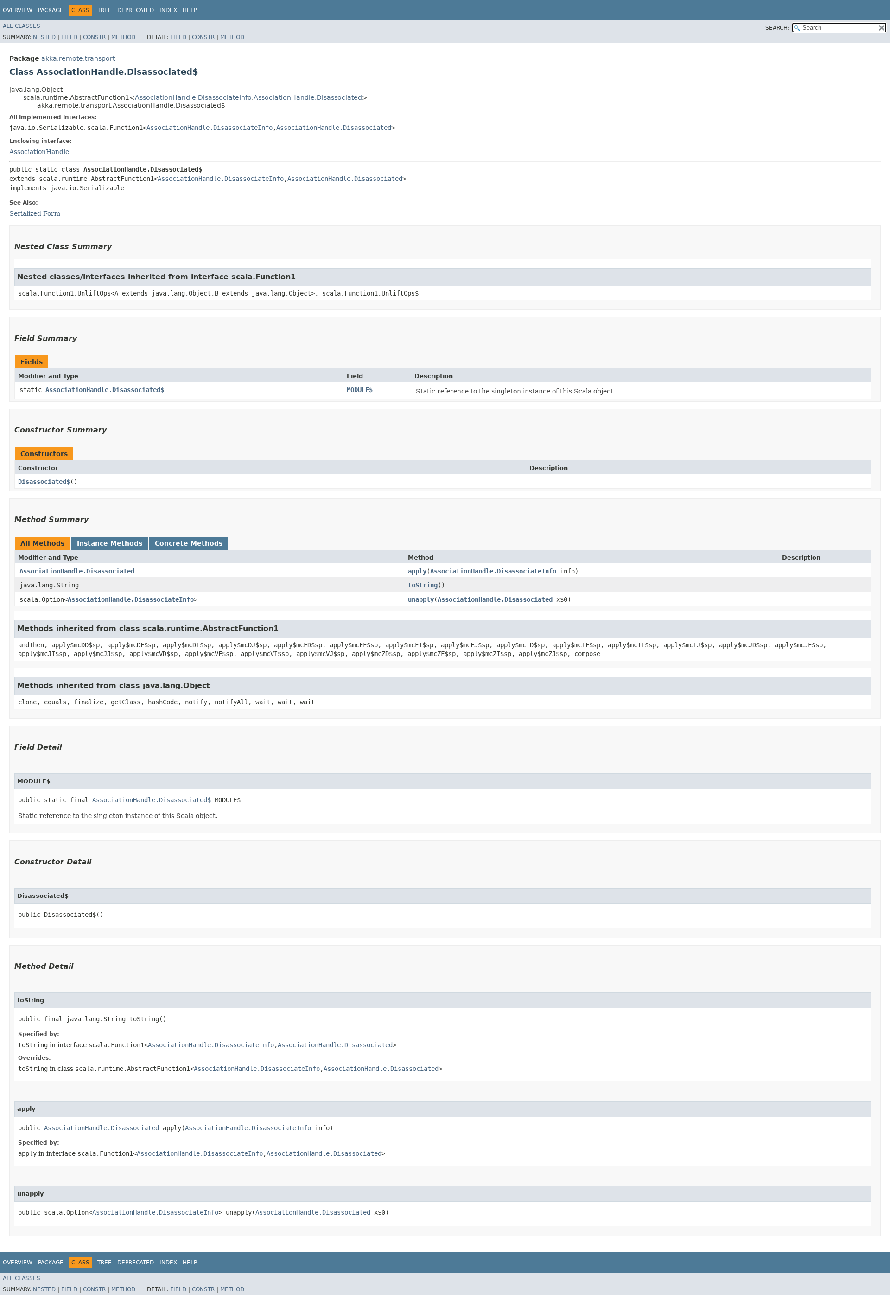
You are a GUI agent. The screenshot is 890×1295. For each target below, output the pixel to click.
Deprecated (135, 10)
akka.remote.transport (78, 58)
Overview (17, 10)
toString (423, 585)
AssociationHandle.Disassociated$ (104, 389)
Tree (104, 10)
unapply (421, 599)
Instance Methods (109, 543)
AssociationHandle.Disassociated (308, 97)
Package (51, 10)
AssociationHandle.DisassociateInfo (193, 97)
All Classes (21, 26)
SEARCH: (777, 28)
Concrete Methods (188, 543)
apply (417, 571)
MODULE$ (360, 389)
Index (168, 10)
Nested (44, 37)
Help (190, 10)
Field (69, 37)
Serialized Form (34, 213)
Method (123, 37)
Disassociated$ (44, 481)
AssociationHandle (39, 151)
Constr (94, 37)
